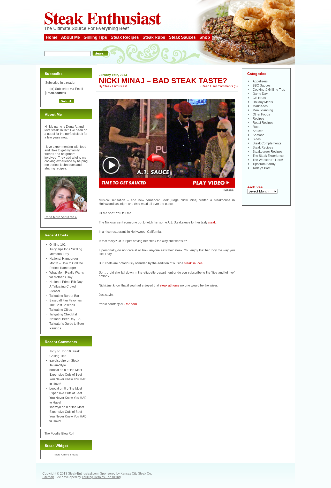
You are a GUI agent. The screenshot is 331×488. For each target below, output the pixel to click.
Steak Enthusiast (102, 17)
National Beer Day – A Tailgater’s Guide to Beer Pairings (66, 323)
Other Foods (261, 114)
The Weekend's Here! (268, 160)
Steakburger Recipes (267, 151)
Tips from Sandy (264, 164)
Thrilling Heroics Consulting (101, 477)
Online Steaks (69, 454)
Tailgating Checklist (63, 314)
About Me (70, 37)
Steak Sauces (182, 37)
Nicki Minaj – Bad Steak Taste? (163, 80)
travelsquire (57, 360)
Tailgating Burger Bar (64, 296)
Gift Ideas (259, 98)
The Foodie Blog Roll (59, 433)
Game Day (260, 94)
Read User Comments (217, 86)
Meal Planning (263, 110)
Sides (257, 139)
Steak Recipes (125, 37)
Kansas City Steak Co (136, 473)
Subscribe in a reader (60, 82)
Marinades (260, 106)
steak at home (169, 285)
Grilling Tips (95, 37)
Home (51, 37)
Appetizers (260, 81)
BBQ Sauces (261, 85)
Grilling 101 (57, 244)
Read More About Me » (60, 217)
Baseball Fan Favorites (65, 300)
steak (212, 222)
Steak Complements (267, 143)
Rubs (256, 127)
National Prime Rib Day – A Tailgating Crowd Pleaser (67, 286)
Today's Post (261, 168)
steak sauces (193, 263)
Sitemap (48, 477)
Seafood (259, 135)
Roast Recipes (263, 123)
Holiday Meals (263, 102)
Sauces (258, 131)
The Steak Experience (268, 156)
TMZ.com (130, 304)
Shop (204, 37)
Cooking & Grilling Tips (269, 89)
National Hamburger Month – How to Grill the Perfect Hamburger (66, 263)
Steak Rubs (153, 37)
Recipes (258, 118)
